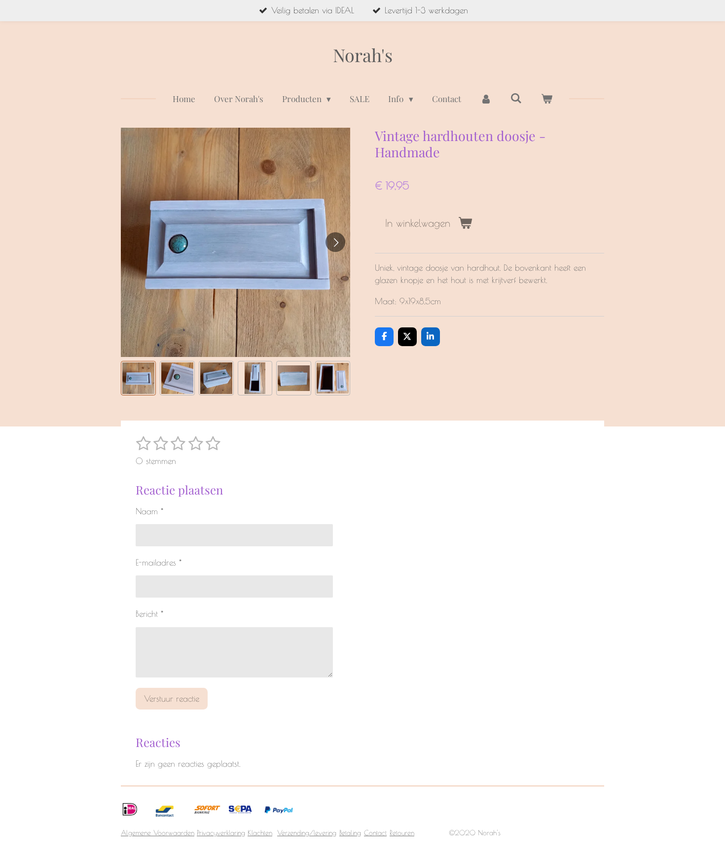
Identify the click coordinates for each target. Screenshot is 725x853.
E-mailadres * (158, 563)
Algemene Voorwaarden (157, 833)
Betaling (350, 833)
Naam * (149, 511)
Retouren (402, 833)
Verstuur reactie (171, 699)
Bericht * (149, 614)
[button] (138, 378)
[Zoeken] (516, 98)
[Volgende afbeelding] (335, 242)
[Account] (486, 99)
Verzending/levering (306, 833)
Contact (375, 833)
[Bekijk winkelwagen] (547, 99)
